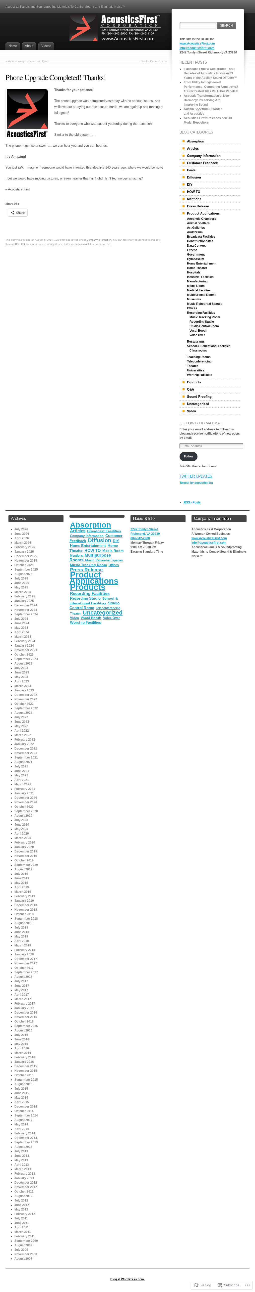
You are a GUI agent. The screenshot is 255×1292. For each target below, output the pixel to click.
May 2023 (21, 677)
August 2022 (23, 712)
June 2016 (21, 1039)
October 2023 (24, 654)
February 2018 (24, 950)
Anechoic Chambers (201, 219)
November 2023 (25, 650)
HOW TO (193, 192)
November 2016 (25, 1017)
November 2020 (25, 802)
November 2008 (25, 1254)
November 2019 (25, 856)
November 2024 (25, 610)
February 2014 (24, 1133)
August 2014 (23, 1120)
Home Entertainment (201, 263)
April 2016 (21, 1048)
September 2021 (26, 757)
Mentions (194, 199)
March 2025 (22, 592)
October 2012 (24, 1191)
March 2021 (22, 784)
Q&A (190, 389)
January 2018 (24, 954)
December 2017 (25, 959)
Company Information (99, 239)
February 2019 (24, 896)
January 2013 (24, 1178)
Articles (193, 148)
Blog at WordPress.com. (127, 1279)
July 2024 (21, 619)
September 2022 (26, 708)
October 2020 (24, 806)
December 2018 (25, 905)
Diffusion (194, 177)
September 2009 (26, 1241)
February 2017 (24, 1003)
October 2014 (24, 1111)
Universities (195, 370)
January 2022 (24, 744)
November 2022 (25, 699)
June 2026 (21, 533)
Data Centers (196, 245)
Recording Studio (202, 321)
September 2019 (26, 865)
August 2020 (23, 815)
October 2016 (24, 1021)
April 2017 (21, 994)
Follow (188, 456)
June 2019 (21, 878)
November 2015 (25, 1070)
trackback (83, 244)
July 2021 (21, 766)
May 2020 (21, 829)
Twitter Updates (196, 476)
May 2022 (21, 726)
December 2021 (25, 748)
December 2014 (25, 1106)
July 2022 (21, 717)
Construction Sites (200, 241)
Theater (192, 366)
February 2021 (24, 789)
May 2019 (21, 883)
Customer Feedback (202, 163)
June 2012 (21, 1205)
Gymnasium (195, 259)
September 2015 (26, 1079)
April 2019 (21, 887)
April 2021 (21, 780)
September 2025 (26, 569)
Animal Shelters (198, 223)
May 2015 (21, 1097)
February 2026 (24, 547)
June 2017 (21, 985)
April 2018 (21, 941)
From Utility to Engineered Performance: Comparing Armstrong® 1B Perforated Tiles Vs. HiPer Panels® (211, 87)
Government (196, 254)
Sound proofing (199, 397)
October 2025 (24, 565)
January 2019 (24, 900)
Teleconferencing (199, 361)
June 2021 (21, 771)
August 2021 (23, 762)
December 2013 (25, 1138)
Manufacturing (197, 281)
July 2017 (21, 981)
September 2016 (26, 1026)
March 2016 (22, 1053)
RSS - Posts (192, 502)
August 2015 (23, 1084)
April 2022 (21, 730)
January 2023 (24, 690)
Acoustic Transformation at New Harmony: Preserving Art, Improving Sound (206, 100)
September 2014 (26, 1115)
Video (191, 411)
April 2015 (21, 1102)
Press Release (198, 206)
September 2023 (26, 659)
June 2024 (21, 623)
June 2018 (21, 932)
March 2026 (22, 542)
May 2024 (21, 627)
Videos (46, 46)
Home (12, 46)
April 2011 (21, 1227)
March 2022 (22, 735)
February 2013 (24, 1173)
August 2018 (23, 923)
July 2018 (21, 927)
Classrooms (198, 350)
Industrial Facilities (200, 277)
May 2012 (21, 1209)
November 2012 (25, 1187)
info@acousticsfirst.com (197, 48)
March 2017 (22, 999)
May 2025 (21, 587)
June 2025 (21, 583)
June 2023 (21, 672)
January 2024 (24, 645)
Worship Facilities (199, 375)
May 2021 (21, 775)
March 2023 (22, 686)
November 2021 (25, 753)
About (29, 46)
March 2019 (22, 891)
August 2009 (23, 1245)
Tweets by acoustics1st (196, 483)
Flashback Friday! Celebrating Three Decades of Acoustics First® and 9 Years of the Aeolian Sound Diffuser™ (210, 73)
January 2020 (24, 847)
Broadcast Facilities (201, 236)
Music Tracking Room (205, 317)
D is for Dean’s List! (152, 61)
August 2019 (23, 869)
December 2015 (25, 1066)
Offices (192, 308)
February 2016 (24, 1057)
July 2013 (21, 1151)
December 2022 (25, 695)
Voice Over (197, 335)
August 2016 (23, 1030)
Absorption (195, 141)
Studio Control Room (204, 326)
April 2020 (21, 833)
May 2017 (21, 990)
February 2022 (24, 739)
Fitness (192, 250)
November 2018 (25, 909)
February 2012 (24, 1214)
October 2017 (24, 968)
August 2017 (23, 977)
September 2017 (26, 972)
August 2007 (23, 1258)
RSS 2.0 (20, 244)
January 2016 (24, 1062)
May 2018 (21, 936)
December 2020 (25, 798)
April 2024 (21, 632)
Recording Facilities (201, 312)
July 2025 (21, 578)
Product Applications (203, 213)
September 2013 (26, 1142)
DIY (189, 184)
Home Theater (197, 268)
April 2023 (21, 681)
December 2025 (25, 556)
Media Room (196, 286)
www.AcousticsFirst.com (197, 43)
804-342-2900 (140, 538)
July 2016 (21, 1035)
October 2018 (24, 914)
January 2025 (24, 601)
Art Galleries (196, 227)
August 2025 (23, 574)
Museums (194, 299)
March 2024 (22, 636)
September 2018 (26, 918)
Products (194, 382)
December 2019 (25, 851)
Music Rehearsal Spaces (204, 304)
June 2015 (21, 1093)
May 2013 (21, 1160)
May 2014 (21, 1124)
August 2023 (23, 663)
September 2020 (26, 811)
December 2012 (25, 1182)
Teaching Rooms (199, 357)
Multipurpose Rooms (201, 295)
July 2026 (21, 529)
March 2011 (22, 1232)
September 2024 (26, 614)
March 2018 (22, 945)
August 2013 (23, 1147)
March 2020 (22, 838)
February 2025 (24, 596)
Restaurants (196, 341)
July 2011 (21, 1218)
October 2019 (24, 860)
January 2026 (24, 551)
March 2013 (22, 1169)
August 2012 (23, 1196)
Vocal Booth (198, 330)
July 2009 (21, 1249)
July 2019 (21, 874)
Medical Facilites (199, 290)
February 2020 (24, 842)
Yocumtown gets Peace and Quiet (28, 61)
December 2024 (25, 605)
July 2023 (21, 668)
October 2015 (24, 1075)
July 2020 (21, 820)
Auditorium (195, 232)
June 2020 (21, 824)
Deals (191, 170)
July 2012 (21, 1200)
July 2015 (21, 1088)
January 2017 (24, 1008)
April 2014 (21, 1129)
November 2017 (25, 963)
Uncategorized (198, 404)
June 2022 (21, 721)
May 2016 (21, 1044)
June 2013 (21, 1156)
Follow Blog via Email (201, 423)
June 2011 (21, 1223)
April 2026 (21, 538)
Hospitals (193, 272)
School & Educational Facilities (209, 346)
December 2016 (25, 1012)
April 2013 (21, 1164)
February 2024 (24, 641)
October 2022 (24, 704)
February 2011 (24, 1236)
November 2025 (25, 560)
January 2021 (24, 793)
